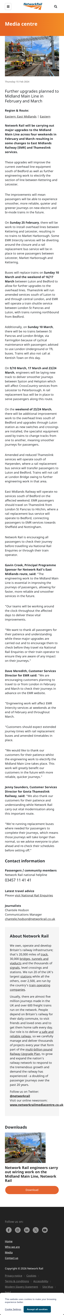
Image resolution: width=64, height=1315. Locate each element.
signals (15, 968)
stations (26, 976)
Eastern (45, 116)
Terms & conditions (17, 1281)
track (44, 954)
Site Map (47, 1287)
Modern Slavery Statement (21, 1287)
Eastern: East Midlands (21, 116)
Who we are (12, 1247)
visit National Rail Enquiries (34, 895)
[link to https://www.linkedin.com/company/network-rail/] (27, 1230)
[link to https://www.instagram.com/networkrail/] (18, 1230)
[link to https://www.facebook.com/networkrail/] (9, 1230)
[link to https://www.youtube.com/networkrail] (45, 1230)
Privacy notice (13, 1275)
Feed (8, 1292)
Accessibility (40, 1281)
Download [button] (32, 1190)
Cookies (31, 1275)
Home (8, 1241)
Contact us (11, 1258)
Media (9, 1252)
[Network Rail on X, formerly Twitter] (36, 1230)
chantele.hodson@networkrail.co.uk (30, 919)
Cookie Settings (13, 1309)
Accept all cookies (37, 1309)
